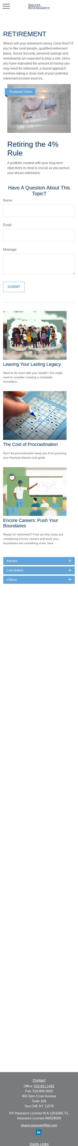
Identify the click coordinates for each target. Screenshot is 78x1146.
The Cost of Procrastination (30, 444)
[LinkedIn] (38, 1132)
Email (7, 225)
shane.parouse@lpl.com (39, 1125)
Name (7, 200)
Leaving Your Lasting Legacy (32, 364)
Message (10, 249)
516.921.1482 (44, 1086)
